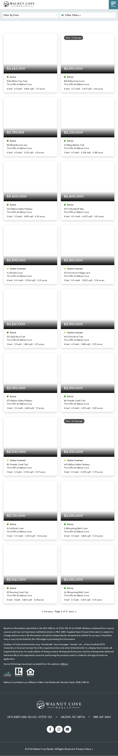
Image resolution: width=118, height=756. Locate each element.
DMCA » (64, 664)
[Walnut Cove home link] (19, 5)
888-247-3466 (102, 717)
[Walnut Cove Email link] (67, 729)
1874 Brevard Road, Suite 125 (29, 717)
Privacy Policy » (84, 749)
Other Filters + (73, 15)
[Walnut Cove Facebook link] (50, 729)
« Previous (47, 611)
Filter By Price (11, 15)
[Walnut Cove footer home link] (59, 705)
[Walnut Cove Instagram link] (59, 729)
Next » (72, 611)
